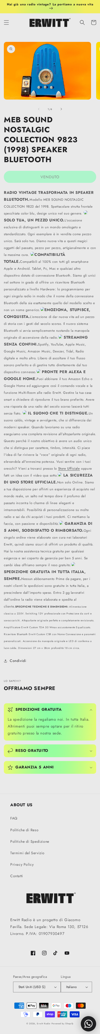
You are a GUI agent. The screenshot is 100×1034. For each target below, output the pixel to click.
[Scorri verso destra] (61, 109)
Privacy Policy (22, 864)
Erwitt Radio (43, 1023)
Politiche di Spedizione (29, 841)
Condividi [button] (18, 660)
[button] (6, 22)
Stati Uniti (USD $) (32, 986)
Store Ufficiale (69, 468)
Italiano (71, 986)
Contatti (16, 875)
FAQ (13, 818)
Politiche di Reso (24, 830)
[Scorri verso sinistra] (38, 109)
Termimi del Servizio (27, 852)
